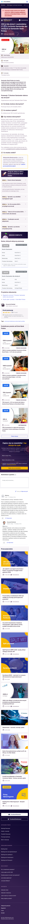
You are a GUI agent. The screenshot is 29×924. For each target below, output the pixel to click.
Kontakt (3, 912)
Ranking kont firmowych (6, 860)
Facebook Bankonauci (15, 819)
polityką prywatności (11, 464)
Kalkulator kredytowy (6, 892)
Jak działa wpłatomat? (6, 878)
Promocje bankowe (5, 836)
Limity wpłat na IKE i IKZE (7, 872)
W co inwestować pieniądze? (7, 869)
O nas (2, 910)
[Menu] (27, 1)
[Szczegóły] (20, 252)
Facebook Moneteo (16, 814)
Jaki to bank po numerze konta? (8, 895)
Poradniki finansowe (5, 834)
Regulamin (3, 908)
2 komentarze (24, 20)
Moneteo (3, 5)
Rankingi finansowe (5, 828)
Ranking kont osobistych (6, 854)
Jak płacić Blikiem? (5, 880)
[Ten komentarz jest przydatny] (2, 518)
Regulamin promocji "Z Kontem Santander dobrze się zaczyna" (14, 296)
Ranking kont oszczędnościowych (9, 851)
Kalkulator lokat (4, 890)
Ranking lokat (4, 848)
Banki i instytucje (5, 839)
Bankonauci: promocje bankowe (14, 5)
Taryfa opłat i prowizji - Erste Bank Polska (14, 299)
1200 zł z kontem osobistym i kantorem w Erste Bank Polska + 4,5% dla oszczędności (15, 14)
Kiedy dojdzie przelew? (6, 898)
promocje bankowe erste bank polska (15, 321)
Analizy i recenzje (5, 831)
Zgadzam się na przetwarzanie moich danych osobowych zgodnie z (14, 464)
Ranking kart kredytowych (7, 857)
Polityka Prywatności (5, 905)
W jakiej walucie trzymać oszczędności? (10, 875)
